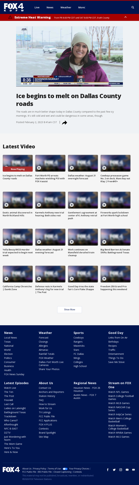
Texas (7, 341)
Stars (76, 349)
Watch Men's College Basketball (119, 420)
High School (80, 366)
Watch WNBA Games (120, 432)
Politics (8, 358)
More (81, 7)
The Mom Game (13, 443)
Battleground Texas (15, 412)
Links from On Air (117, 337)
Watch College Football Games (121, 397)
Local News (10, 337)
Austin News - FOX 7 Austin (85, 396)
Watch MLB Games (119, 403)
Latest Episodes (16, 383)
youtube (127, 469)
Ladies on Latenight (15, 408)
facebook (108, 469)
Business (9, 366)
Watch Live (10, 387)
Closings (43, 341)
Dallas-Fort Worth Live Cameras (51, 363)
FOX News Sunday (14, 374)
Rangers (78, 341)
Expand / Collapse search (133, 7)
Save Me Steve (116, 362)
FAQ (41, 400)
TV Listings (45, 412)
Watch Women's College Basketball (118, 427)
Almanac (43, 349)
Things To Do (115, 358)
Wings (77, 358)
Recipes (112, 345)
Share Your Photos (49, 369)
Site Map (43, 436)
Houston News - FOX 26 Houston (87, 389)
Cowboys (79, 337)
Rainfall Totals (46, 353)
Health (7, 370)
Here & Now (11, 452)
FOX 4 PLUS (45, 424)
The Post (9, 396)
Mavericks (79, 345)
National (8, 345)
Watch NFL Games (118, 392)
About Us (46, 383)
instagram (120, 469)
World (7, 349)
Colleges (78, 362)
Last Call (8, 404)
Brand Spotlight (47, 432)
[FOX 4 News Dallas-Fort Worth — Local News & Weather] (15, 7)
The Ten (8, 392)
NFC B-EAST (11, 428)
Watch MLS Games (118, 436)
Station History (47, 396)
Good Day (115, 333)
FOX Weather (46, 358)
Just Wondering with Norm (15, 438)
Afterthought (11, 424)
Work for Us (45, 408)
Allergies (43, 345)
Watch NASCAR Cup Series (119, 409)
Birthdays (113, 341)
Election (8, 353)
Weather (45, 333)
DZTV (7, 432)
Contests (44, 428)
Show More (69, 309)
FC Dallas (79, 353)
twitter (114, 469)
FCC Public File (47, 416)
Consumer (9, 362)
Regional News (85, 383)
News (8, 333)
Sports (79, 333)
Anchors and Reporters (51, 392)
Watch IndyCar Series (120, 414)
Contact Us (45, 387)
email (133, 469)
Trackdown (10, 416)
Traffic (111, 349)
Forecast (43, 337)
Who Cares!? (11, 420)
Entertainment (116, 353)
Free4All (8, 400)
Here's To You (12, 448)
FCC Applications (48, 420)
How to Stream (47, 404)
